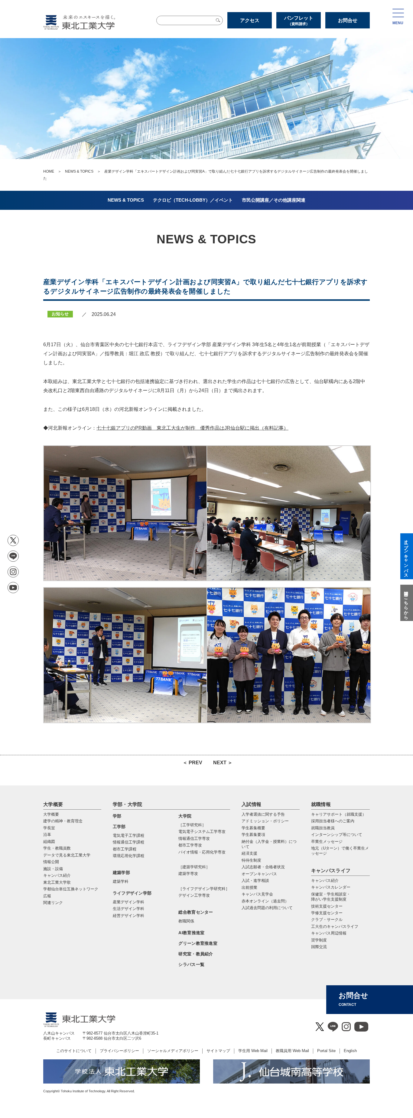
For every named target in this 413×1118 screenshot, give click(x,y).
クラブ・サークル (327, 919)
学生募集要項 (253, 834)
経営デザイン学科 (128, 915)
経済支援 (249, 853)
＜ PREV (192, 762)
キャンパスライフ (331, 870)
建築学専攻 (188, 873)
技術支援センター (327, 906)
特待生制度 (251, 860)
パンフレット (298, 20)
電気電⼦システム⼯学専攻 (202, 831)
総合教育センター (195, 912)
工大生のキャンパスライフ (334, 926)
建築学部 (121, 872)
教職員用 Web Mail (292, 1050)
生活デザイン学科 (128, 908)
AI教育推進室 (191, 932)
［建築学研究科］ (194, 867)
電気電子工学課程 (128, 835)
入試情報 (251, 804)
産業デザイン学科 (128, 902)
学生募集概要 (253, 828)
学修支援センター (327, 913)
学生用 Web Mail (253, 1050)
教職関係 (186, 921)
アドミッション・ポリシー (265, 821)
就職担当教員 (323, 828)
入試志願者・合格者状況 (263, 867)
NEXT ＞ (223, 762)
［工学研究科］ (192, 825)
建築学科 (120, 881)
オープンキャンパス (259, 874)
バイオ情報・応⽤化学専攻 (202, 852)
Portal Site (326, 1050)
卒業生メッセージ (327, 841)
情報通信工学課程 (128, 842)
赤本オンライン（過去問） (265, 901)
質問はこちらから (406, 602)
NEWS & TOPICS (79, 171)
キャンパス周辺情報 (328, 933)
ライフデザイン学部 (132, 893)
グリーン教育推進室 (197, 943)
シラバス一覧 (191, 964)
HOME (48, 171)
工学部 (119, 826)
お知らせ (60, 313)
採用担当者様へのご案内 (332, 821)
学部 (117, 816)
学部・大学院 (127, 804)
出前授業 (249, 887)
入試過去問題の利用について (267, 907)
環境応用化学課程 (128, 855)
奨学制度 (319, 940)
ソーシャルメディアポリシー (172, 1050)
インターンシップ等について (336, 834)
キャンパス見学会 (257, 894)
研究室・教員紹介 (195, 953)
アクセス (249, 20)
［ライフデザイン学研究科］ (203, 888)
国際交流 (319, 946)
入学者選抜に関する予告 (263, 814)
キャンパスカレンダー (330, 887)
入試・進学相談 (255, 880)
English (350, 1050)
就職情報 (321, 804)
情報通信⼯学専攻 (194, 838)
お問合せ (347, 20)
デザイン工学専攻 (194, 895)
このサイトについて (74, 1050)
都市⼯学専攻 (190, 845)
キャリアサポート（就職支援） (338, 814)
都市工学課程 (124, 849)
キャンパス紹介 (325, 880)
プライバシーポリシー (119, 1050)
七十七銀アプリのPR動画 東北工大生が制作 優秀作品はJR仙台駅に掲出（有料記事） (192, 428)
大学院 (184, 816)
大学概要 (53, 804)
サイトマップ (218, 1050)
